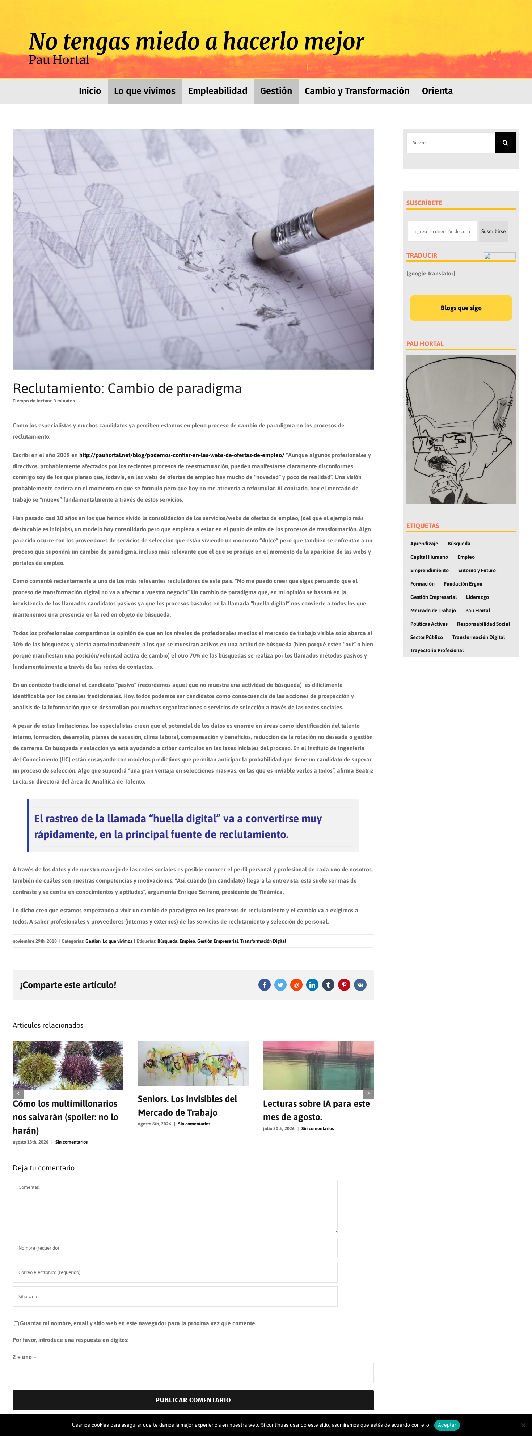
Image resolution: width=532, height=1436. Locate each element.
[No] (523, 1425)
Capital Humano (429, 557)
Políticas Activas (429, 624)
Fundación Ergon (463, 584)
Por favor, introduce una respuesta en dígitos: (70, 1326)
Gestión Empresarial (217, 941)
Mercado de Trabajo (433, 610)
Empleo (187, 941)
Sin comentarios (69, 1124)
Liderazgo (477, 597)
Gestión (93, 941)
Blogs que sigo (461, 308)
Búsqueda (167, 941)
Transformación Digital (263, 941)
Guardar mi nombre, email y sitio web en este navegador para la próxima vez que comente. (138, 1309)
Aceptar (447, 1425)
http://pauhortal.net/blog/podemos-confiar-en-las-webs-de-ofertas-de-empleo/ (181, 455)
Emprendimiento (429, 570)
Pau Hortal (477, 610)
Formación (422, 584)
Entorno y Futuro (477, 570)
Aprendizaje (424, 543)
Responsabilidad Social (483, 624)
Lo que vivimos (117, 941)
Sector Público (426, 637)
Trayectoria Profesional (437, 650)
